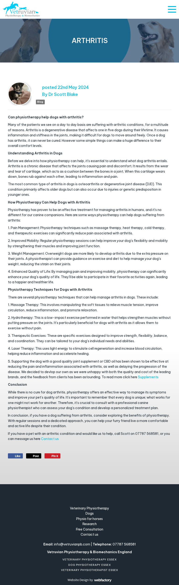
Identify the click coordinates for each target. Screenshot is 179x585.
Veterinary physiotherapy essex (89, 559)
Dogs (90, 513)
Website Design (78, 580)
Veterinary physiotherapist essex (89, 570)
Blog (40, 102)
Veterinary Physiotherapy (89, 508)
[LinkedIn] (95, 494)
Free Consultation (89, 529)
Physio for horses (89, 519)
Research (90, 524)
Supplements (148, 377)
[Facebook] (84, 494)
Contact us (50, 439)
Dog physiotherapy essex (89, 565)
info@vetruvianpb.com (72, 544)
